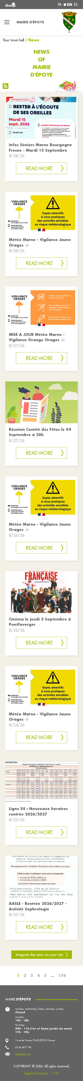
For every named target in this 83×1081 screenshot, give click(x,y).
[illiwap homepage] (19, 4)
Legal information (36, 1073)
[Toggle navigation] (7, 22)
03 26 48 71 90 (23, 1047)
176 (62, 975)
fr (59, 4)
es (76, 4)
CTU (56, 1073)
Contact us (22, 1054)
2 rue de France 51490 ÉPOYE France (35, 1040)
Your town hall (13, 40)
